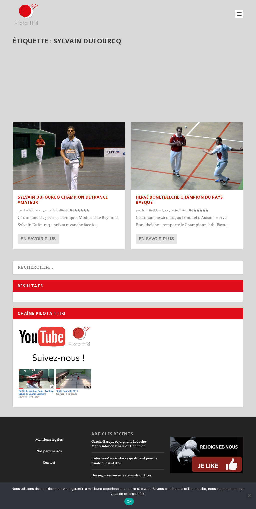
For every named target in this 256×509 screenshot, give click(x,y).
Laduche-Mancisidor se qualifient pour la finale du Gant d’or (125, 461)
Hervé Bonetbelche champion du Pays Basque (179, 199)
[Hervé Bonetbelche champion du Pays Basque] (187, 156)
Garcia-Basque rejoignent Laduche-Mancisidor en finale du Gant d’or (120, 444)
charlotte (28, 211)
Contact (49, 462)
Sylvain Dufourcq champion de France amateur (63, 199)
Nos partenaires (49, 451)
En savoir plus (38, 238)
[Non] (249, 495)
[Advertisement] (128, 86)
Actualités (59, 211)
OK (129, 502)
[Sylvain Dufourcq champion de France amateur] (69, 156)
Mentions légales (49, 440)
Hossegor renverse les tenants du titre (121, 475)
